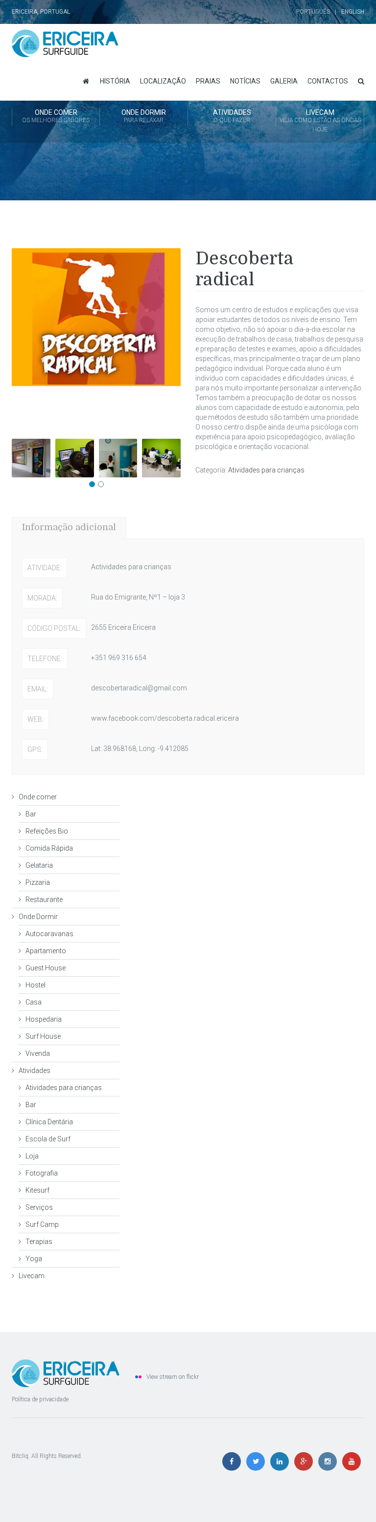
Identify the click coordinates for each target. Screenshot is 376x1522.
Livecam (320, 120)
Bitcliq (20, 1456)
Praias (208, 81)
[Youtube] (353, 1461)
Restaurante (44, 899)
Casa (33, 1002)
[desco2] (118, 458)
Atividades (232, 116)
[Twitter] (258, 1461)
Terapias (38, 1241)
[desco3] (161, 458)
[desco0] (31, 458)
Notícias (245, 81)
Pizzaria (37, 882)
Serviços (39, 1207)
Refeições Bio (46, 831)
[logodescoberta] (96, 339)
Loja (32, 1156)
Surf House (43, 1036)
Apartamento (45, 951)
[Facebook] (234, 1461)
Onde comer (56, 116)
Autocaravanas (49, 934)
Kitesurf (37, 1190)
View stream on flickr (172, 1376)
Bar (30, 814)
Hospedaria (43, 1019)
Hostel (35, 985)
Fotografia (41, 1173)
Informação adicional (69, 527)
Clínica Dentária (49, 1122)
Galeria (284, 81)
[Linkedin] (282, 1461)
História (115, 81)
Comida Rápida (49, 848)
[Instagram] (330, 1461)
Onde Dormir (143, 116)
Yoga (33, 1259)
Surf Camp (42, 1224)
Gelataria (39, 865)
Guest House (45, 968)
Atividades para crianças (266, 470)
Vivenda (37, 1053)
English (352, 11)
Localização (163, 81)
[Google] (306, 1461)
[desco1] (74, 458)
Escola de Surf (47, 1139)
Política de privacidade (40, 1399)
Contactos (327, 81)
